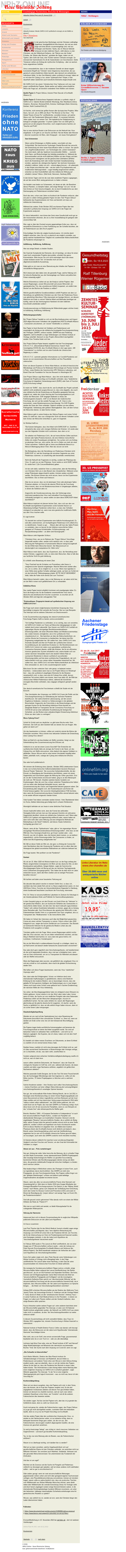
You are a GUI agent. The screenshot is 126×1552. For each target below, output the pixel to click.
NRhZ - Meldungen (89, 16)
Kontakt (5, 84)
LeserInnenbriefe (8, 74)
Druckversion (27, 24)
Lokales (5, 29)
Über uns (5, 81)
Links (4, 78)
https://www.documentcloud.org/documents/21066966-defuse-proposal (50, 1511)
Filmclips (5, 56)
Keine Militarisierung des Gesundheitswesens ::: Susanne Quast (95, 87)
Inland (4, 32)
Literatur (5, 69)
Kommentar (6, 47)
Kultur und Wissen (9, 66)
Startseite (26, 1539)
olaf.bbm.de (61, 1520)
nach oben (41, 1539)
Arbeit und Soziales (9, 35)
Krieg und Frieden (9, 44)
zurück (25, 20)
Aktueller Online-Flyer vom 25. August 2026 (37, 15)
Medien (5, 53)
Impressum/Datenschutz (11, 87)
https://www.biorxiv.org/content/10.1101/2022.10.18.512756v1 (46, 1513)
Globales (5, 41)
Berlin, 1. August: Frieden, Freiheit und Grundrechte (93, 158)
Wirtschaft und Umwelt (10, 38)
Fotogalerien (7, 60)
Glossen (5, 50)
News (4, 26)
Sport (4, 63)
